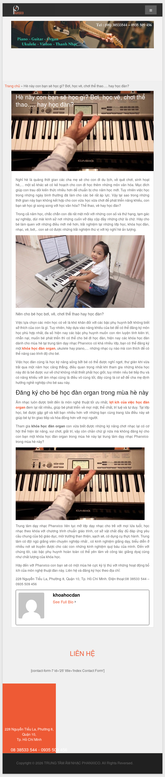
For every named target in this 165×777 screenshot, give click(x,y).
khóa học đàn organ (38, 348)
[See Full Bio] (75, 601)
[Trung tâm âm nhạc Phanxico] (18, 6)
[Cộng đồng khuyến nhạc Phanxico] (137, 763)
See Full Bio (63, 601)
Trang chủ (12, 85)
